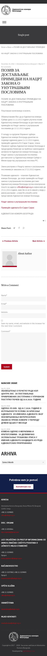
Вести (41, 64)
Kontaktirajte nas (23, 486)
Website (4, 312)
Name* (4, 295)
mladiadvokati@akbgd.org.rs (11, 623)
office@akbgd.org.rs (25, 187)
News (10, 47)
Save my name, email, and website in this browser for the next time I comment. (23, 324)
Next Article (38, 241)
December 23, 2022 (8, 64)
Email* (4, 303)
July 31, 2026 (5, 388)
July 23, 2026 (5, 406)
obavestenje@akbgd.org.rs (10, 609)
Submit (7, 367)
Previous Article (11, 241)
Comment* (5, 331)
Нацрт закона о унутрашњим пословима (19, 201)
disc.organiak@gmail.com (10, 532)
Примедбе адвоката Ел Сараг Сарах (17, 207)
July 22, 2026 (5, 429)
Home (3, 47)
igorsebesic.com (29, 651)
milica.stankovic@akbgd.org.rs (11, 558)
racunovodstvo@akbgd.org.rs (11, 578)
